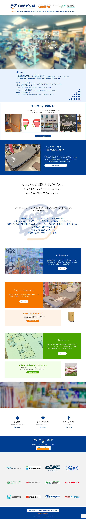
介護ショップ (20, 11)
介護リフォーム (42, 11)
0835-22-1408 (45, 7)
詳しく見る (62, 268)
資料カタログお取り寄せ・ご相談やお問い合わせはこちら (43, 510)
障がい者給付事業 (50, 11)
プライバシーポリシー (43, 513)
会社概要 (57, 11)
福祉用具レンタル (34, 11)
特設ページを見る (33, 320)
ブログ (73, 11)
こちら (60, 84)
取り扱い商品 (27, 11)
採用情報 (62, 11)
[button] (6, 123)
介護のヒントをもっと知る (43, 136)
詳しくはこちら (55, 165)
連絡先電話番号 (31, 78)
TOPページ (13, 11)
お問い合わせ (68, 11)
